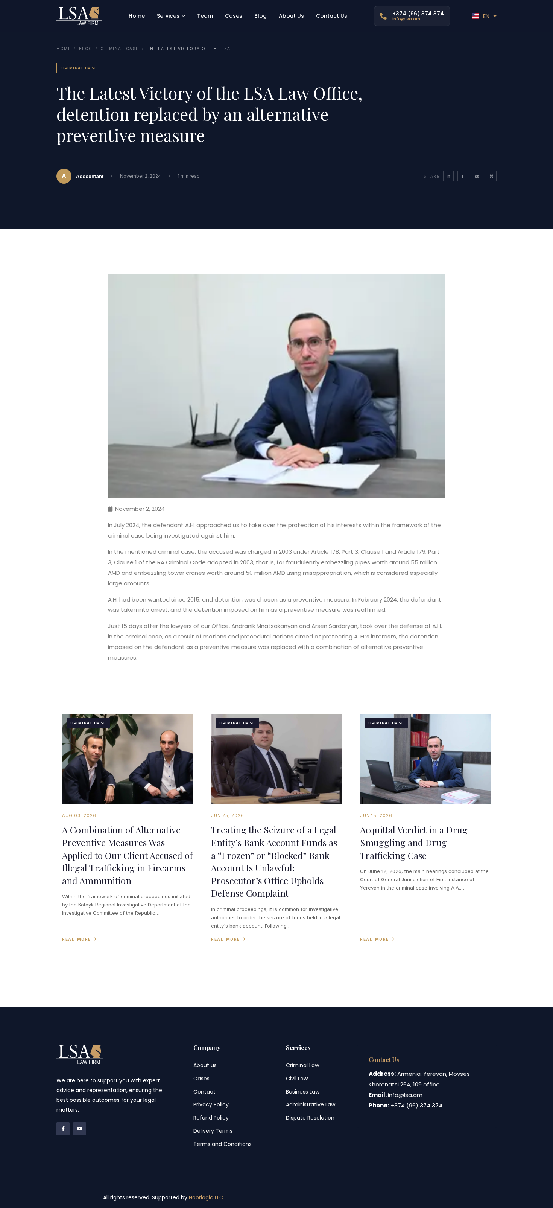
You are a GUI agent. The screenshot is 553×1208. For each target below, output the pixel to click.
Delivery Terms (212, 1131)
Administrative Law (310, 1104)
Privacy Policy (211, 1104)
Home (63, 48)
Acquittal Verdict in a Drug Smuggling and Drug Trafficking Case (414, 842)
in (448, 176)
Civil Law (297, 1078)
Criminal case (119, 48)
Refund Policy (211, 1117)
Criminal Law (302, 1065)
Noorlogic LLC (206, 1197)
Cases (201, 1078)
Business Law (302, 1091)
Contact (204, 1091)
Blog (86, 48)
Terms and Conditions (222, 1144)
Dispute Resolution (310, 1117)
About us (205, 1065)
